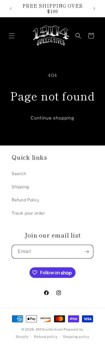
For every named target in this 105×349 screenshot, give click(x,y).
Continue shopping (52, 118)
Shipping (20, 186)
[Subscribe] (86, 252)
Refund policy (45, 337)
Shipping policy (76, 337)
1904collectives (49, 329)
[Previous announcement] (10, 8)
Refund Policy (25, 199)
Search (19, 173)
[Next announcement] (94, 8)
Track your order (28, 213)
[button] (11, 35)
